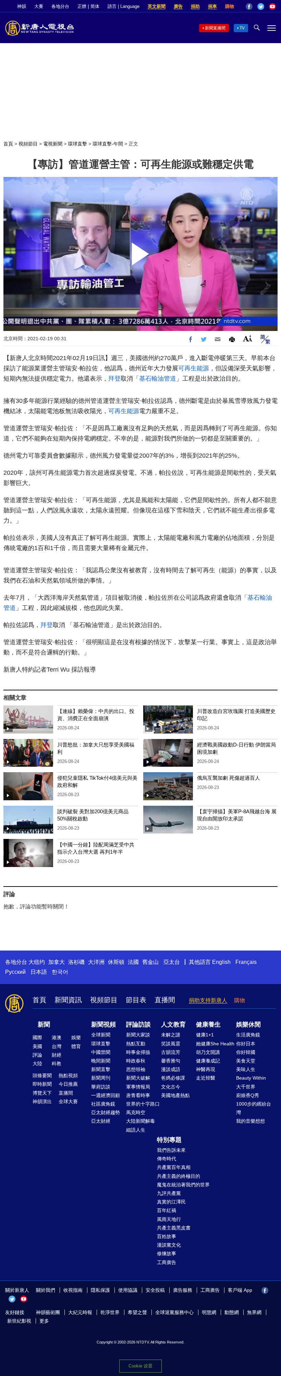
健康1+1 (205, 1034)
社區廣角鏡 (103, 1104)
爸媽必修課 (173, 1078)
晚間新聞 (100, 1060)
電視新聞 (52, 143)
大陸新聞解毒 (140, 1121)
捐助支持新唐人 (208, 1000)
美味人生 (245, 1069)
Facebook (249, 6)
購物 (229, 6)
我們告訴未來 (171, 1150)
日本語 (38, 972)
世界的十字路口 (143, 1104)
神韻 (21, 6)
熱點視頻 (68, 1075)
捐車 (212, 6)
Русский (15, 972)
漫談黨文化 (169, 1245)
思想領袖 (135, 1069)
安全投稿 (155, 1290)
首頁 (8, 143)
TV (242, 28)
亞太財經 (100, 1121)
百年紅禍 (166, 1210)
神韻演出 (42, 1101)
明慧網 (209, 1312)
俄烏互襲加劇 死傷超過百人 (228, 778)
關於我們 (45, 1290)
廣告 (178, 6)
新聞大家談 (138, 1034)
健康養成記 (208, 1060)
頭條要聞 (42, 1075)
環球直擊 (77, 143)
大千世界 (245, 1087)
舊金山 (150, 962)
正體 (81, 6)
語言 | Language (123, 6)
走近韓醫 (205, 1078)
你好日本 (245, 1043)
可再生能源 (193, 368)
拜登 (114, 378)
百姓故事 (166, 1236)
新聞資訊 (68, 1000)
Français (246, 962)
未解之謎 (170, 1034)
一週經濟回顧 (105, 1095)
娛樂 (76, 1037)
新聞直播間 (215, 28)
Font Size (248, 338)
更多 (44, 1321)
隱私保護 (100, 1290)
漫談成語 (170, 1069)
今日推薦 (68, 1084)
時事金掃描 (138, 1052)
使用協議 (127, 1290)
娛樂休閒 (248, 1024)
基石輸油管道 (157, 378)
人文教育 (173, 1024)
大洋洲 (96, 962)
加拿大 (56, 962)
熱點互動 (135, 1043)
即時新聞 (42, 1084)
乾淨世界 (110, 1312)
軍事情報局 (138, 1087)
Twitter (260, 6)
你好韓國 (245, 1052)
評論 (37, 1055)
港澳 (56, 1037)
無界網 (254, 1312)
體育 (76, 1046)
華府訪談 (100, 1087)
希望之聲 (137, 1312)
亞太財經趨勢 (105, 1112)
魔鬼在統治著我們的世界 (183, 1184)
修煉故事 (166, 1253)
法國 (133, 962)
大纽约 (36, 962)
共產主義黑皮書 (174, 1228)
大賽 (38, 6)
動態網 (231, 1312)
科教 (56, 1063)
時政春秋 (135, 1060)
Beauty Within (251, 1078)
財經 (56, 1055)
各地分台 (60, 6)
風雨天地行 (169, 1219)
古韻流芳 (170, 1052)
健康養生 (208, 1024)
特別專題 (169, 1139)
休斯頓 (116, 962)
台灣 (56, 1046)
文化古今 (170, 1087)
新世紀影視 (19, 1321)
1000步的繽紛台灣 (253, 1108)
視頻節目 (28, 143)
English (221, 962)
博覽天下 (42, 1093)
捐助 (195, 6)
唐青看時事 (138, 1095)
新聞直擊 (100, 1069)
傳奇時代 (166, 1158)
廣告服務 (182, 1290)
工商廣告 (166, 1262)
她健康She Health (215, 1043)
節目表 (136, 1000)
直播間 (165, 1000)
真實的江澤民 (171, 1202)
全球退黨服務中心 (174, 1312)
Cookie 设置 (140, 1365)
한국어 (60, 972)
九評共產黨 (169, 1193)
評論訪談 (138, 1024)
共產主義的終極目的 (178, 1176)
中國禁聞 (100, 1052)
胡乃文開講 (208, 1052)
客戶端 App (240, 1290)
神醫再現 (205, 1069)
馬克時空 (135, 1112)
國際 (37, 1037)
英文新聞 (157, 6)
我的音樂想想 (250, 1121)
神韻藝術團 (48, 1312)
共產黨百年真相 (174, 1167)
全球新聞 (100, 1034)
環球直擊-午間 (108, 143)
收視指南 (73, 1290)
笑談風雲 (170, 1043)
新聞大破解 (138, 1078)
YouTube (272, 6)
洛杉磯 (76, 962)
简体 (94, 6)
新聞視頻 (103, 1024)
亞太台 (171, 962)
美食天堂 (245, 1060)
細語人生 (135, 1130)
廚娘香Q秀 (247, 1095)
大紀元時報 (80, 1312)
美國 (37, 1046)
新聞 (44, 1024)
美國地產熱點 (175, 1095)
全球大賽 (68, 1101)
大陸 (37, 1063)
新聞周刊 (100, 1078)
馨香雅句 (170, 1060)
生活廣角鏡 (248, 1034)
